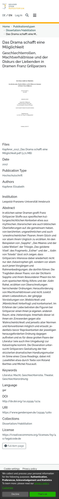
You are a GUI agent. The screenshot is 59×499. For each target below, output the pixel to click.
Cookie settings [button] (12, 469)
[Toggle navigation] (34, 15)
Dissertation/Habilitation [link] (21, 30)
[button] (27, 15)
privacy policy (41, 483)
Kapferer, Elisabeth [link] (13, 186)
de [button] (4, 15)
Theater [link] (48, 375)
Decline (15, 494)
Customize (7, 488)
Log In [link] (18, 15)
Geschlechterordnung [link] (15, 378)
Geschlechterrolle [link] (32, 375)
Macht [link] (17, 375)
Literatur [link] (7, 375)
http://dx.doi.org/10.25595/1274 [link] (21, 401)
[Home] (13, 6)
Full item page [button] (15, 445)
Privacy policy (29, 469)
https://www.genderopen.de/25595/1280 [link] (27, 412)
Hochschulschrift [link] (12, 175)
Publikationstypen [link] (24, 26)
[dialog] (29, 484)
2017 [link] (5, 164)
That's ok (42, 494)
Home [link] (6, 26)
